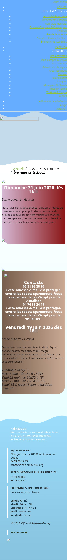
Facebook (19, 476)
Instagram (20, 480)
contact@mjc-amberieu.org (27, 465)
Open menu (60, 1)
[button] (55, 11)
